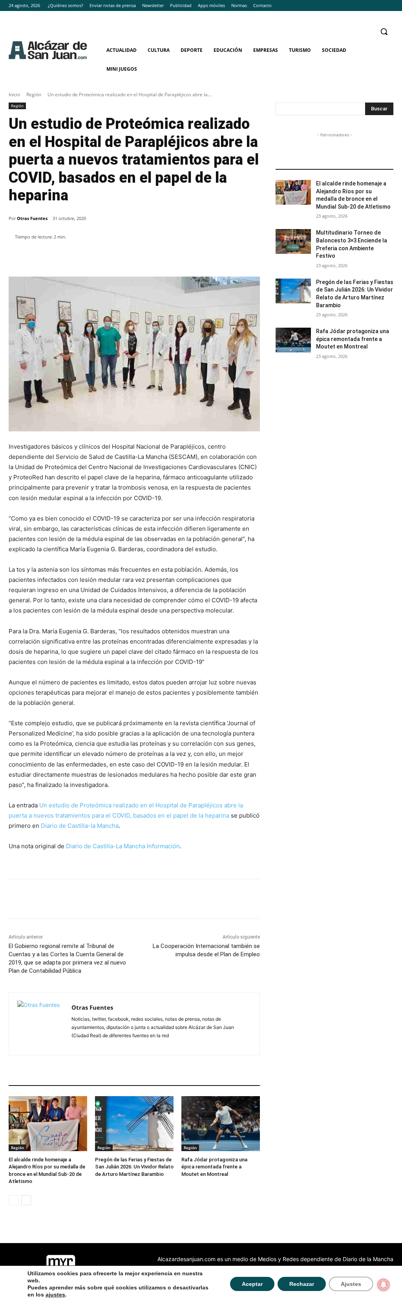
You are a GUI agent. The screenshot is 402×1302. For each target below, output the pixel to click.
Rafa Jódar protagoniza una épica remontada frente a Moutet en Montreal (214, 1167)
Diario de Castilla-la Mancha (80, 825)
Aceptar (252, 1284)
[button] (384, 31)
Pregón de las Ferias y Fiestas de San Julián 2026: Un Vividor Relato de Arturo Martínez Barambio (134, 1167)
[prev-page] (13, 1200)
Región (33, 94)
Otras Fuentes (32, 218)
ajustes (55, 1294)
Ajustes (351, 1284)
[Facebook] (367, 5)
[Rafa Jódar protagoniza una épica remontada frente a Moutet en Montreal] (220, 1123)
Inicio (14, 94)
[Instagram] (377, 5)
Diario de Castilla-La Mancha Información (123, 846)
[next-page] (26, 1200)
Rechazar (301, 1284)
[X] (388, 5)
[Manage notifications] (383, 1284)
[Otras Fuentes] (40, 1024)
